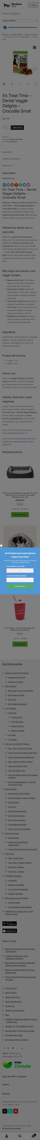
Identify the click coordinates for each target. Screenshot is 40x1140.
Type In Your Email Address (16, 576)
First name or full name (15, 566)
